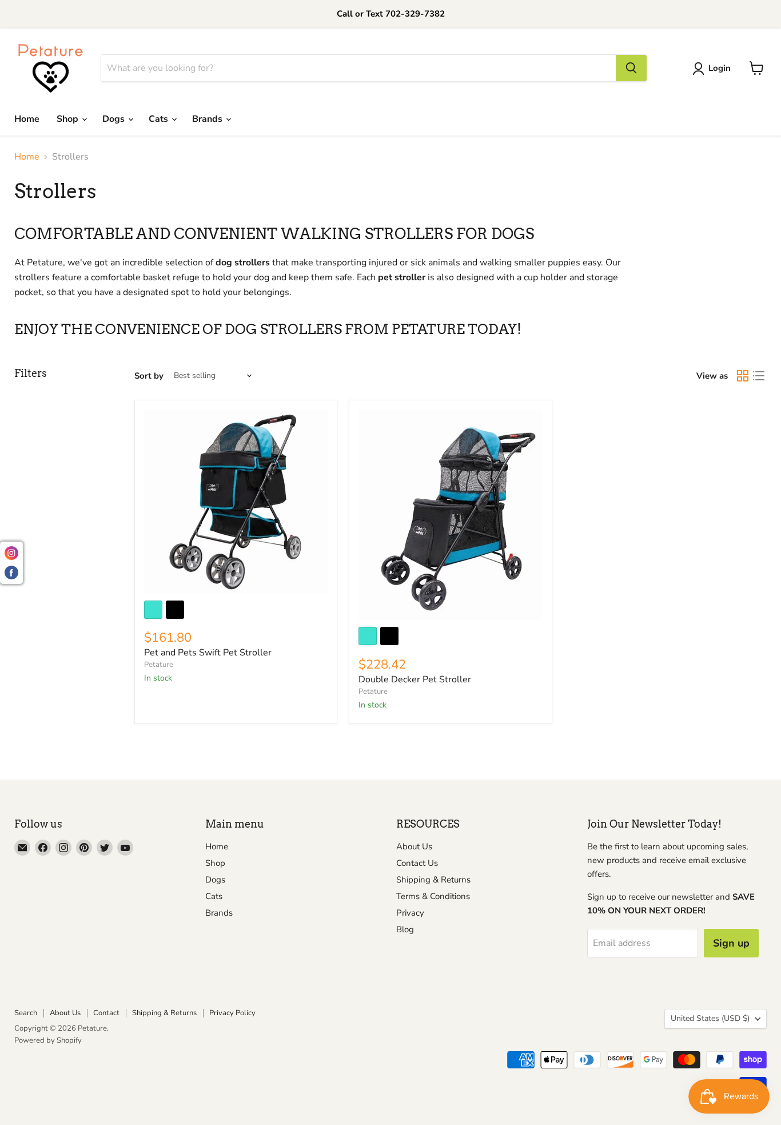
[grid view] (743, 376)
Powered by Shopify (48, 1040)
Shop (69, 119)
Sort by (149, 376)
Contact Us (417, 863)
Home (26, 119)
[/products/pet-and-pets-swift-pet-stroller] (236, 501)
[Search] (631, 68)
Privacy (410, 913)
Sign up (731, 943)
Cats (159, 119)
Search (25, 1013)
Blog (405, 929)
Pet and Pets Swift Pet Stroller (208, 652)
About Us (414, 846)
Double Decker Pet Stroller (414, 679)
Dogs (114, 119)
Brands (208, 119)
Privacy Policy (232, 1013)
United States (710, 1018)
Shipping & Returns (433, 879)
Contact (106, 1013)
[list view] (759, 376)
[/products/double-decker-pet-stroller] (450, 515)
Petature (158, 664)
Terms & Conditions (433, 896)
